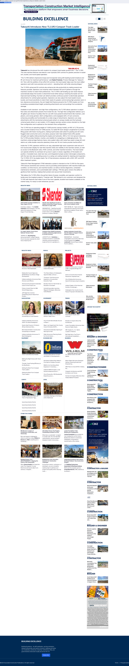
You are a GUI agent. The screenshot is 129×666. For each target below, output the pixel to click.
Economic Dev (47, 338)
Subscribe (46, 655)
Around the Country (93, 307)
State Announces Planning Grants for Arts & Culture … (52, 335)
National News (92, 24)
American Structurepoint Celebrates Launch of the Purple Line (31, 284)
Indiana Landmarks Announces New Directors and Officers (31, 280)
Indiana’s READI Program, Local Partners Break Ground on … (52, 370)
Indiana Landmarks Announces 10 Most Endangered (31, 335)
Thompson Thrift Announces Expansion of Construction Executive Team (51, 279)
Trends (67, 298)
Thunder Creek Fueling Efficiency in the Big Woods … (31, 364)
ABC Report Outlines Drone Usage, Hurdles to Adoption (92, 223)
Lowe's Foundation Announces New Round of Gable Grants (74, 326)
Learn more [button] (42, 0)
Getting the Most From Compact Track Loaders (30, 368)
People (45, 250)
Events (24, 379)
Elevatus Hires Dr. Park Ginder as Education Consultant (52, 284)
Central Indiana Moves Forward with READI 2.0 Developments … (52, 355)
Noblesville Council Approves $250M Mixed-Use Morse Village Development (30, 274)
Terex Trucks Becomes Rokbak (30, 354)
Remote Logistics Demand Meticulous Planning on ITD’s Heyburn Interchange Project (91, 533)
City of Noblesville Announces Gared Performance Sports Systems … (75, 281)
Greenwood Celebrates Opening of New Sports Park (53, 330)
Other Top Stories (26, 413)
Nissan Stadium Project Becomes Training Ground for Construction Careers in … (92, 415)
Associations (26, 298)
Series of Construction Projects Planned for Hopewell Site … (73, 275)
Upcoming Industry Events (29, 402)
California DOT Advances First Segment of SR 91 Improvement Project (91, 343)
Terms (116, 662)
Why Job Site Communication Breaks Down (92, 104)
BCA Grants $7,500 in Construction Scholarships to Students (31, 330)
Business (68, 338)
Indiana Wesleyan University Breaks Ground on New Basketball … (31, 267)
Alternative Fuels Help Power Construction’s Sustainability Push (92, 49)
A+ (101, 18)
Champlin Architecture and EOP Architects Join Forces (73, 372)
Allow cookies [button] (7, 2)
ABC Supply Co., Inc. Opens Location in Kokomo (72, 330)
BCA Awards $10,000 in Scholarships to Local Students (30, 315)
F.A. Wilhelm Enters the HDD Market (72, 355)
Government (47, 298)
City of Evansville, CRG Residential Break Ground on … (53, 375)
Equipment (25, 338)
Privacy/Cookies (124, 662)
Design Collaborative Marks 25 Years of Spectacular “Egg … (30, 396)
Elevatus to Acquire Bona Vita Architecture (73, 321)
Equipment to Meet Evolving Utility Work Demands (91, 266)
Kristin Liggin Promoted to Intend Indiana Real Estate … (52, 267)
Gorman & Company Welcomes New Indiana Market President (74, 376)
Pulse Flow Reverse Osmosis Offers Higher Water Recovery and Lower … (92, 504)
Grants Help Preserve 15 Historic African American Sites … (30, 326)
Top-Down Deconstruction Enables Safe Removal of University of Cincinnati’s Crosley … (91, 358)
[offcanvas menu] (104, 18)
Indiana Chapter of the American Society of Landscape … (73, 286)
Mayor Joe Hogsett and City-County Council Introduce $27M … (53, 326)
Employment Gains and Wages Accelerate (92, 67)
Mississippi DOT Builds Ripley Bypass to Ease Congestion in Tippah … (91, 387)
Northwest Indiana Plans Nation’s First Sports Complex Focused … (52, 361)
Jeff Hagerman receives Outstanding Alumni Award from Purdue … (30, 294)
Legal (45, 379)
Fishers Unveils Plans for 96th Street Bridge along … (30, 289)
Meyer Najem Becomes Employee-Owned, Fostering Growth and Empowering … (74, 362)
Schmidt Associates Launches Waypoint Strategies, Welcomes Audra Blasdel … (52, 290)
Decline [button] (2, 2)
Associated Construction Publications (14, 662)
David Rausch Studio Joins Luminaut (72, 315)
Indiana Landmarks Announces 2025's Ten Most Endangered (30, 321)
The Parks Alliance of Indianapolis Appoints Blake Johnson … (53, 273)
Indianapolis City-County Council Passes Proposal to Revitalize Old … (74, 290)
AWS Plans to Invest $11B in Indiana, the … (74, 367)
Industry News (25, 185)
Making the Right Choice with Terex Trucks (31, 359)
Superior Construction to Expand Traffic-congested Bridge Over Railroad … (74, 268)
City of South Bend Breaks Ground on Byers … (53, 321)
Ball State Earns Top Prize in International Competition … (72, 335)
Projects (68, 250)
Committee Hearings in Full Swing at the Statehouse (53, 396)
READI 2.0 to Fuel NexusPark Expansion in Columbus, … (51, 366)
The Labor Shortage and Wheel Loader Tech (91, 212)
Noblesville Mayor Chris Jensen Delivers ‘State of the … (52, 315)
